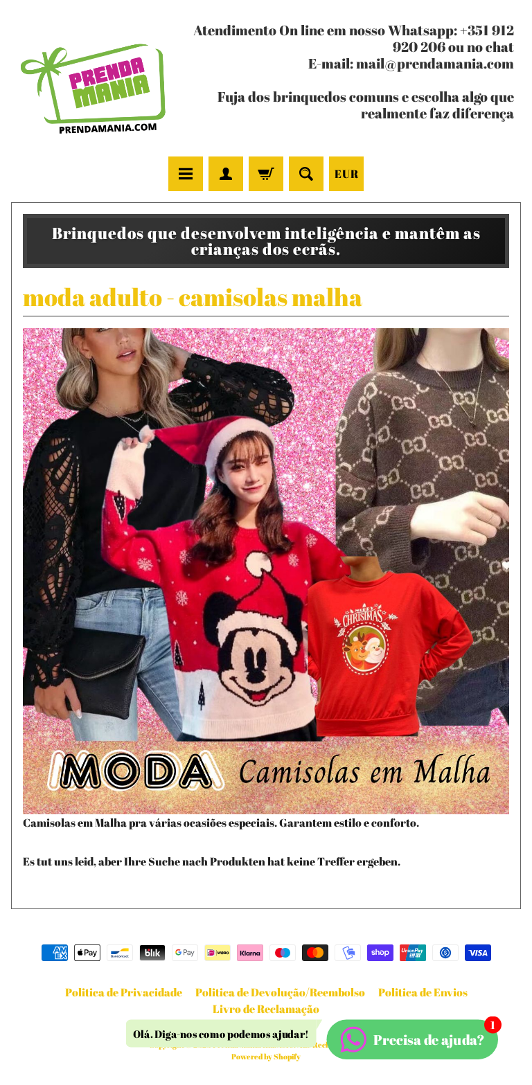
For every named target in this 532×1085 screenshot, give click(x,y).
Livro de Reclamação (266, 1008)
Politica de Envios (423, 992)
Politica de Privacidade (123, 992)
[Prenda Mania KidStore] (94, 80)
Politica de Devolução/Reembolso (280, 992)
